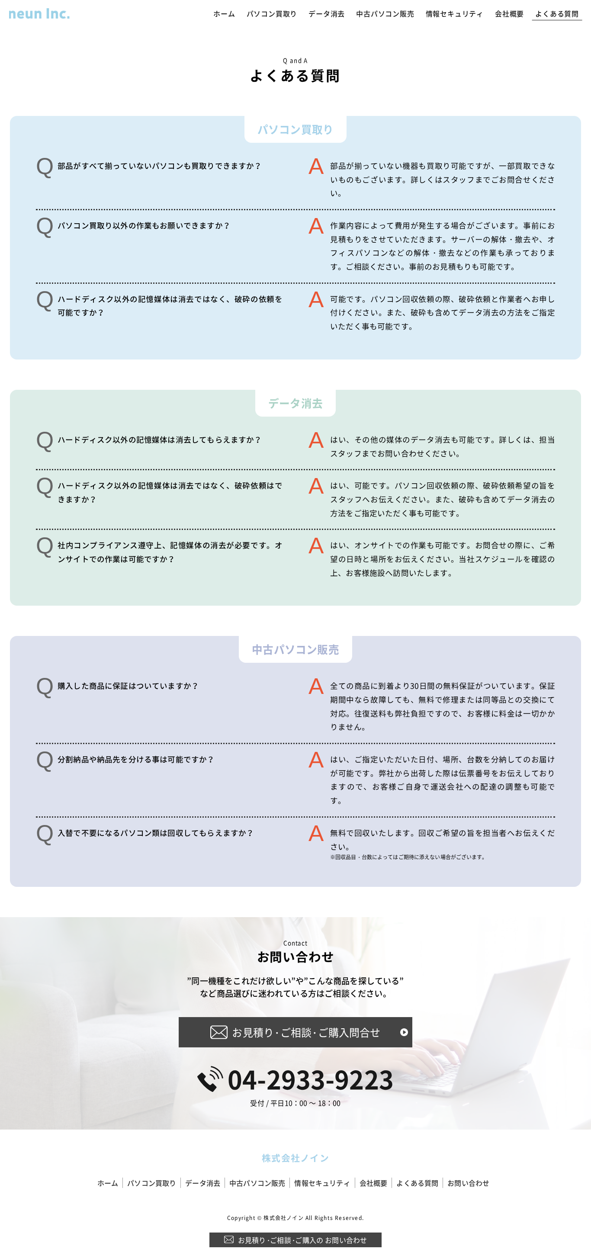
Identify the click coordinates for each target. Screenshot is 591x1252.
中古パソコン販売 (385, 13)
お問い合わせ (468, 1183)
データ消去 (326, 13)
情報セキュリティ (455, 13)
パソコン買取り (272, 13)
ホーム (224, 13)
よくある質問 (557, 13)
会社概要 (509, 13)
